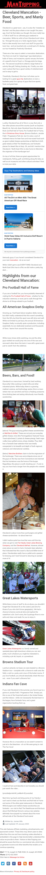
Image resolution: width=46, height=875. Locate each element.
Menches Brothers (15, 454)
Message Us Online (17, 857)
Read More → (10, 207)
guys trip (20, 79)
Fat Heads (22, 543)
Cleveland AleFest (23, 545)
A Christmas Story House (14, 133)
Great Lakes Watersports (12, 649)
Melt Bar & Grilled (11, 433)
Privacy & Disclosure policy (24, 871)
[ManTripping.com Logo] (23, 4)
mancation (14, 260)
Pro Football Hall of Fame (21, 296)
